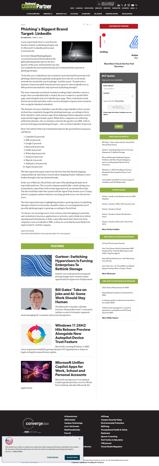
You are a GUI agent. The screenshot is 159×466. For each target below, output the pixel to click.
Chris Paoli (27, 37)
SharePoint (86, 14)
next (133, 42)
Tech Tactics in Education (112, 440)
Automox (119, 55)
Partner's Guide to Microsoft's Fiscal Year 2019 (117, 223)
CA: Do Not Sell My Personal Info (117, 460)
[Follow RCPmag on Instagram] (129, 6)
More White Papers (110, 318)
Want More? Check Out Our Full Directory (119, 65)
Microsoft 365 (61, 14)
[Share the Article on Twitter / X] (90, 24)
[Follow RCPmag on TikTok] (125, 6)
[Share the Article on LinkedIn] (87, 24)
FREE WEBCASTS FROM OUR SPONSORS (119, 237)
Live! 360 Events (71, 427)
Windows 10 (47, 14)
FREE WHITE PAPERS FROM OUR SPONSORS (119, 281)
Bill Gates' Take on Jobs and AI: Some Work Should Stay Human (118, 144)
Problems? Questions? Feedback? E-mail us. (87, 462)
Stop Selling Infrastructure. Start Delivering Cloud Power (118, 260)
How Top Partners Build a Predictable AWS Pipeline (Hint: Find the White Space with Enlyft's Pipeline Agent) (118, 251)
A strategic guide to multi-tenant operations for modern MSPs (118, 302)
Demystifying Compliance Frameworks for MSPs (117, 294)
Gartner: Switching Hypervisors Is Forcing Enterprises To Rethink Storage (117, 151)
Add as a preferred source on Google (107, 3)
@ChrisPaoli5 (35, 234)
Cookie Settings (52, 457)
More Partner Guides (111, 229)
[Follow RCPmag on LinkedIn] (119, 6)
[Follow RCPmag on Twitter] (122, 6)
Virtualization (127, 14)
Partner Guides (118, 190)
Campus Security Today (111, 420)
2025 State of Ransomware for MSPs (115, 288)
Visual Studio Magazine (111, 447)
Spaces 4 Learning (109, 437)
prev (105, 42)
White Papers (88, 8)
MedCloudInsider (72, 430)
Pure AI (67, 433)
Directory (107, 8)
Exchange (74, 14)
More (132, 8)
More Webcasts (108, 274)
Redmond (105, 433)
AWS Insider (69, 420)
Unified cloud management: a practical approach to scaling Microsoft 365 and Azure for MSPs (116, 310)
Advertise (125, 8)
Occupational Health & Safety (114, 430)
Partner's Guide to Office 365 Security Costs (118, 204)
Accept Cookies (72, 457)
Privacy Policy (119, 101)
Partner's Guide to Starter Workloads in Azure (116, 215)
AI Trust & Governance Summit (113, 243)
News (72, 8)
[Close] (79, 438)
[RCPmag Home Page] (36, 6)
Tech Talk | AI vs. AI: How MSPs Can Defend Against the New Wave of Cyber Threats (118, 267)
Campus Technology (73, 423)
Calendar (79, 8)
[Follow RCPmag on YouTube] (132, 6)
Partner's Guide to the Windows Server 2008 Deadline (119, 198)
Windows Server (112, 14)
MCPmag (105, 427)
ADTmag (105, 417)
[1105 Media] (32, 432)
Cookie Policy (88, 460)
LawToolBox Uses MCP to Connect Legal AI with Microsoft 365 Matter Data (118, 181)
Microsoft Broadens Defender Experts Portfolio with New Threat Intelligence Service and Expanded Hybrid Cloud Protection (116, 161)
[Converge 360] (35, 424)
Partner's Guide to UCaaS (111, 209)
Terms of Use (100, 460)
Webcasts (98, 8)
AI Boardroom (70, 417)
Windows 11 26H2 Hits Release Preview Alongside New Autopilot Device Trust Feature (72, 334)
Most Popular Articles (119, 137)
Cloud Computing (33, 14)
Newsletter (116, 8)
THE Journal (106, 443)
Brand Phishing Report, (41, 56)
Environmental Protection (112, 423)
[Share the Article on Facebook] (83, 24)
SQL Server (98, 14)
